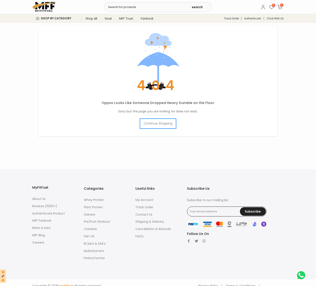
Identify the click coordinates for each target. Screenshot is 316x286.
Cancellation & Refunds (153, 229)
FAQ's (139, 236)
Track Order (231, 18)
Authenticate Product (48, 213)
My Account (144, 200)
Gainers (89, 214)
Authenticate (252, 18)
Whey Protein (94, 200)
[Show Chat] (302, 275)
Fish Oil (89, 236)
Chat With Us (275, 18)
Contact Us (143, 214)
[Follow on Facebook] (188, 241)
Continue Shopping (158, 123)
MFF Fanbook (41, 220)
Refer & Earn (41, 228)
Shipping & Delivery (149, 221)
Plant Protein (93, 207)
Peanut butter (94, 258)
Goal (108, 18)
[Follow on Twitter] (196, 241)
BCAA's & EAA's (95, 243)
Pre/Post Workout (97, 221)
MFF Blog (38, 235)
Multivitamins (94, 251)
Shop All (91, 18)
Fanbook (147, 18)
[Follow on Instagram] (204, 241)
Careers (38, 242)
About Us (39, 199)
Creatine (90, 229)
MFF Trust (126, 18)
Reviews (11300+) (44, 206)
